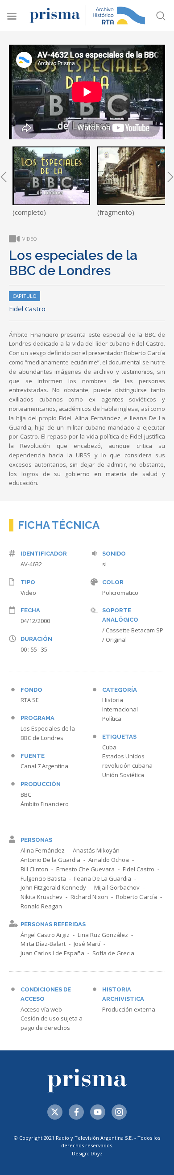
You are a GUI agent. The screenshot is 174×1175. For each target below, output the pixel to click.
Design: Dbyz (87, 1153)
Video (28, 593)
